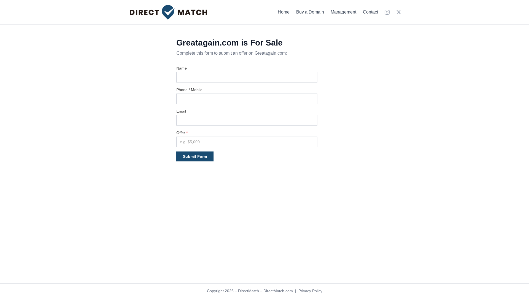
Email (181, 111)
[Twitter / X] (398, 12)
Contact (370, 12)
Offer (182, 133)
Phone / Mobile (189, 89)
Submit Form (195, 156)
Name (181, 68)
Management (343, 12)
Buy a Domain (310, 12)
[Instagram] (387, 12)
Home (284, 12)
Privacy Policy (310, 291)
